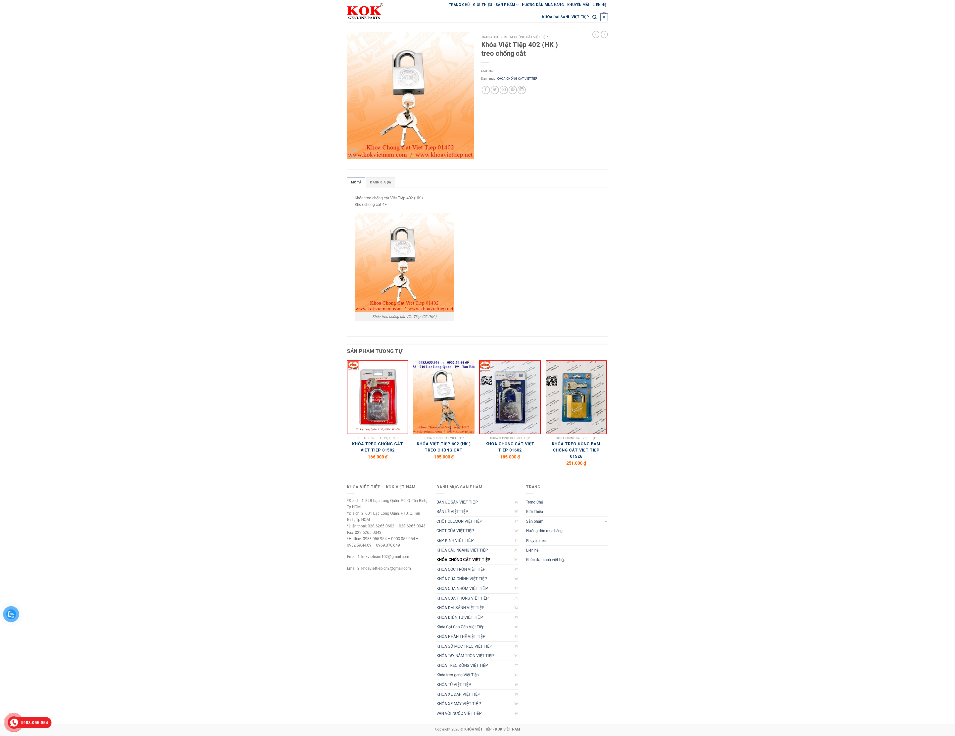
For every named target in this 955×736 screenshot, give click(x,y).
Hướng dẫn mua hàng (543, 5)
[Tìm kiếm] (594, 17)
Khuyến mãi (578, 5)
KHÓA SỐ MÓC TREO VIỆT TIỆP (464, 646)
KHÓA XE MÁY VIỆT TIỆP (458, 703)
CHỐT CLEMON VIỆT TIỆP (459, 521)
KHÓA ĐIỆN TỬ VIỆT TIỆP (459, 617)
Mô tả (356, 182)
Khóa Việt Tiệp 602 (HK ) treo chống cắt (444, 447)
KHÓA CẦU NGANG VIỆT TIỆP (462, 550)
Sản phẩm (505, 5)
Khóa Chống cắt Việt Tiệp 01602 (509, 447)
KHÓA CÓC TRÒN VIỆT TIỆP (460, 569)
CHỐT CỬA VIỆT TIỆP (455, 530)
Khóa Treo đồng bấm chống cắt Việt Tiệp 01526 (576, 450)
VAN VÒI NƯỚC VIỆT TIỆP (459, 713)
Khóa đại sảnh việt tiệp (565, 17)
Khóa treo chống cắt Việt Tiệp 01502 (377, 447)
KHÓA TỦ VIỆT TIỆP (453, 684)
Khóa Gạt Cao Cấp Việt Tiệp (460, 626)
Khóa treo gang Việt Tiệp (457, 675)
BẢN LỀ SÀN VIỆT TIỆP (457, 502)
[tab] (356, 182)
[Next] (606, 418)
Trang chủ (490, 37)
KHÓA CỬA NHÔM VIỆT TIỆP (462, 588)
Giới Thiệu (482, 5)
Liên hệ (599, 5)
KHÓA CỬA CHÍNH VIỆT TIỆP (461, 578)
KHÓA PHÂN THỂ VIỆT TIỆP (460, 636)
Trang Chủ (459, 5)
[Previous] (347, 418)
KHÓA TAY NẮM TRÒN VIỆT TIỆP (465, 655)
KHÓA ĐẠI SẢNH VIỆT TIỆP (460, 607)
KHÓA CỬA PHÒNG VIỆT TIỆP (462, 598)
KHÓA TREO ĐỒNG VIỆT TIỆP (462, 665)
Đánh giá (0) (380, 182)
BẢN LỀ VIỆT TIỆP (452, 511)
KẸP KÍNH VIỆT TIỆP (455, 540)
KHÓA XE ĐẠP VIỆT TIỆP (458, 694)
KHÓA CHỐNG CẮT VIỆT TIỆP (526, 37)
